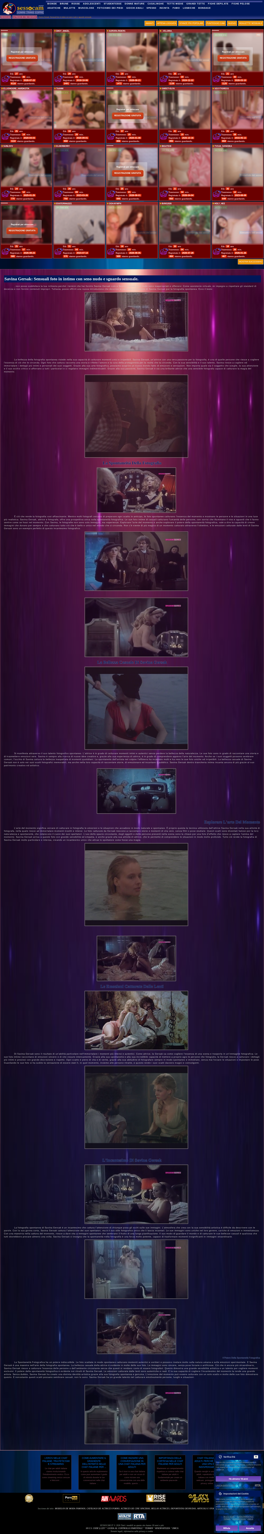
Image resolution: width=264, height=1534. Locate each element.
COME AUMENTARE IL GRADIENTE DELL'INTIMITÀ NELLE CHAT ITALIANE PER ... (94, 1462)
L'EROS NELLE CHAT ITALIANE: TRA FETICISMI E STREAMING (56, 1461)
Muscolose (86, 8)
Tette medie (175, 3)
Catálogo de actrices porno (103, 1508)
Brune (64, 3)
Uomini (21, 12)
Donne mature (135, 3)
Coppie (39, 12)
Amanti (150, 23)
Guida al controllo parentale (125, 1528)
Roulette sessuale (250, 23)
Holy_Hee (220, 204)
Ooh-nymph (115, 204)
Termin (149, 1528)
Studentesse (113, 3)
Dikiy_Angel (63, 31)
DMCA (175, 1528)
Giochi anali (135, 8)
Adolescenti (92, 3)
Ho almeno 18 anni (238, 1478)
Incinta (165, 8)
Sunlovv (8, 146)
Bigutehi (166, 146)
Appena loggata (166, 23)
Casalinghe (156, 3)
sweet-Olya (168, 89)
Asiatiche (54, 8)
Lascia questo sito (225, 1485)
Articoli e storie (207, 1508)
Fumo (176, 8)
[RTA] (258, 1485)
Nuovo (232, 23)
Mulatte (69, 8)
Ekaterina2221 (64, 204)
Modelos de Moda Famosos (70, 1508)
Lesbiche (189, 8)
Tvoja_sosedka (223, 146)
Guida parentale (245, 1516)
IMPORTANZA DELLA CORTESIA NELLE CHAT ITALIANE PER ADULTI (170, 1461)
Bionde (52, 3)
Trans (30, 12)
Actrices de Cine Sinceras (135, 1508)
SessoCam (5, 17)
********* (4, 31)
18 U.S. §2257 (229, 1516)
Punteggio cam (216, 23)
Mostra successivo (250, 261)
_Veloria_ (167, 31)
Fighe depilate (218, 3)
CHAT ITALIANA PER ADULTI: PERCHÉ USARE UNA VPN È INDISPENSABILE (208, 1462)
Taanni (59, 89)
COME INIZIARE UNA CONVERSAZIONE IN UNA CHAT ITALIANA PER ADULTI (132, 1462)
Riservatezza (162, 1528)
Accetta (250, 1528)
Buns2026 (167, 204)
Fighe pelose (241, 3)
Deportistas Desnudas (183, 1508)
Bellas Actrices (160, 1508)
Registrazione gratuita (22, 58)
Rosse (76, 3)
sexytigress (222, 89)
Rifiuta (226, 1528)
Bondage (204, 8)
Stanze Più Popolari (191, 23)
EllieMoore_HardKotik (16, 89)
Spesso (151, 8)
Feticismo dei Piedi (110, 8)
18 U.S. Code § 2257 (95, 1528)
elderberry (63, 146)
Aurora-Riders (117, 31)
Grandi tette (195, 3)
